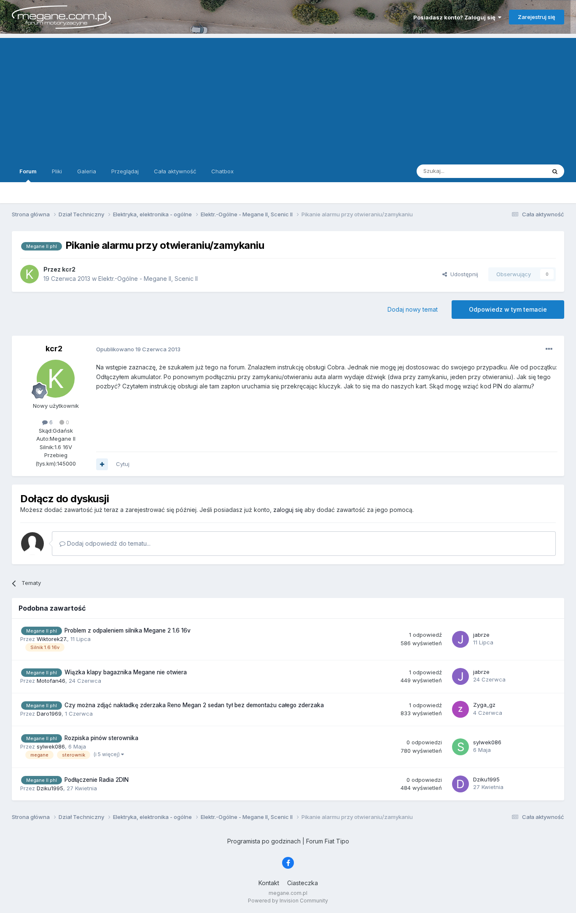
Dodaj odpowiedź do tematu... (108, 543)
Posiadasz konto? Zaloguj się (455, 17)
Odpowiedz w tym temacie (508, 309)
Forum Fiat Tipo (327, 841)
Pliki (57, 171)
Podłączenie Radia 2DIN (97, 779)
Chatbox (222, 171)
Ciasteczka (302, 882)
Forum (28, 171)
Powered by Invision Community (288, 900)
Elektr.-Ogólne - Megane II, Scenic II (148, 278)
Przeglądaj (125, 171)
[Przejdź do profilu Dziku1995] (460, 784)
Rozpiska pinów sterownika (101, 738)
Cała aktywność (175, 171)
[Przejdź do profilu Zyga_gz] (460, 709)
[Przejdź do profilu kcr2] (29, 274)
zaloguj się (288, 509)
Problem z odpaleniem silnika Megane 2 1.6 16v (128, 630)
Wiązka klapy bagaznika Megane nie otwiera (126, 672)
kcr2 (54, 348)
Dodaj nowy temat (413, 309)
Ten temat (521, 171)
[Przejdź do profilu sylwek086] (460, 746)
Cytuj (122, 464)
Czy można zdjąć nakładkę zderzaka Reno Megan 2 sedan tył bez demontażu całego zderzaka (194, 705)
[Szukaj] (555, 171)
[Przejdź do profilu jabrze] (460, 639)
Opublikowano (138, 349)
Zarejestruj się (536, 16)
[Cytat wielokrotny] (102, 464)
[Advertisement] (288, 97)
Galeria (86, 171)
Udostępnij (462, 274)
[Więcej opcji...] (549, 349)
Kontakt (268, 882)
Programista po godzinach (264, 841)
